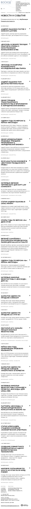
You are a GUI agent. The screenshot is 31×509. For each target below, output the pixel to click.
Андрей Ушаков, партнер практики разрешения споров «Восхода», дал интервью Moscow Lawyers (14, 34)
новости (18, 8)
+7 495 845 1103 (5, 494)
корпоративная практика (23, 3)
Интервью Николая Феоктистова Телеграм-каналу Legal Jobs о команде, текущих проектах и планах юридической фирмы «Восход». (14, 395)
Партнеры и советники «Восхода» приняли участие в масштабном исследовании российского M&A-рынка (15, 72)
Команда (3, 489)
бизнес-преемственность (23, 4)
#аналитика (12, 58)
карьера (18, 9)
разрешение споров (21, 5)
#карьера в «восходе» (15, 195)
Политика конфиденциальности (10, 505)
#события (4, 340)
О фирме (18, 1)
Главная (3, 12)
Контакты (18, 10)
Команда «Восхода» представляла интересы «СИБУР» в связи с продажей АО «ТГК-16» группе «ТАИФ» (15, 318)
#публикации (5, 38)
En (4, 8)
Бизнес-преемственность (15, 490)
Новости (3, 490)
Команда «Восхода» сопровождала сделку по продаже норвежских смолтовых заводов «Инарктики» (13, 375)
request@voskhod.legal (8, 495)
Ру (1, 8)
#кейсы (11, 132)
